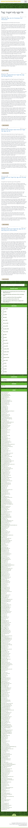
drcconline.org (4, 658)
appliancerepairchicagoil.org (7, 418)
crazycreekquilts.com (5, 578)
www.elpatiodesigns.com (6, 758)
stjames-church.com (5, 595)
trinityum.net (4, 752)
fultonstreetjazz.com (5, 448)
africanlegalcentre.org (6, 588)
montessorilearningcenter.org (7, 770)
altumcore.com (4, 674)
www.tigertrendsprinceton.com (7, 703)
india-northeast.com (5, 470)
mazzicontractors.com (6, 753)
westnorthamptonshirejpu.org (7, 446)
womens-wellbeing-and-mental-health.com (9, 525)
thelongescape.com (5, 620)
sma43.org (4, 728)
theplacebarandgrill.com (6, 659)
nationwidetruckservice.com (7, 649)
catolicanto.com (4, 530)
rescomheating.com (5, 803)
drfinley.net (4, 789)
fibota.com (3, 761)
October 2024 (5, 354)
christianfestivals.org (5, 623)
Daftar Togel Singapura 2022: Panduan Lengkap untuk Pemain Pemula (13, 301)
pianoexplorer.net (5, 749)
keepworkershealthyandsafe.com (8, 422)
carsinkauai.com (5, 777)
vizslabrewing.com (5, 490)
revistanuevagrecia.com (6, 594)
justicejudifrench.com (5, 605)
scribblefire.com (4, 536)
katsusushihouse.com (5, 589)
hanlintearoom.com (5, 784)
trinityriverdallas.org (5, 532)
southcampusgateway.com (6, 442)
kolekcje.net (4, 529)
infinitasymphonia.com (6, 587)
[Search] (25, 285)
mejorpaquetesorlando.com (7, 502)
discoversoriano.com (5, 557)
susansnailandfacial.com (6, 701)
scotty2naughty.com (5, 597)
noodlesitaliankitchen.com (6, 423)
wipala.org (3, 543)
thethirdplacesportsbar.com (7, 754)
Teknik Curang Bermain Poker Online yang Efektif (12, 297)
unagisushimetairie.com (6, 425)
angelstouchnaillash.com (6, 506)
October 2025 (5, 331)
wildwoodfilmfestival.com (6, 445)
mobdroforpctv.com (5, 551)
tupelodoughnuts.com (6, 499)
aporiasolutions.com (5, 680)
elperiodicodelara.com (6, 394)
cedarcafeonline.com (5, 402)
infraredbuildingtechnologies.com (8, 460)
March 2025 (5, 340)
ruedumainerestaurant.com (7, 591)
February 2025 (5, 343)
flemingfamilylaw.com (6, 790)
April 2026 (5, 317)
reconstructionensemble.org (7, 644)
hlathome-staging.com (6, 515)
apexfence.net (4, 809)
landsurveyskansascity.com (7, 716)
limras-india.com (5, 393)
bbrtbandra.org (4, 428)
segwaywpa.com (5, 681)
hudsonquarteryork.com (6, 759)
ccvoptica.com (4, 734)
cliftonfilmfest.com (5, 476)
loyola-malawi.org (5, 545)
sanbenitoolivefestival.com (6, 553)
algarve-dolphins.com (5, 625)
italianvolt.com (4, 488)
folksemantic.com (5, 486)
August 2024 (5, 360)
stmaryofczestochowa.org (6, 604)
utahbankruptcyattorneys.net (7, 480)
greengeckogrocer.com (6, 514)
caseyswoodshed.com (6, 665)
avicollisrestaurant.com (6, 656)
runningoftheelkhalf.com (6, 706)
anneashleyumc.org (5, 715)
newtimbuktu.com (5, 407)
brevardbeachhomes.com (6, 467)
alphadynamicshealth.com (6, 782)
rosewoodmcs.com (5, 743)
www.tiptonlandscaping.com (7, 732)
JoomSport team (24, 824)
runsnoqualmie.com (5, 719)
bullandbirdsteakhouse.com (7, 725)
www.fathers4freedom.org (6, 704)
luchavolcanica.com (5, 646)
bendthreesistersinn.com (6, 640)
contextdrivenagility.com (6, 601)
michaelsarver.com (5, 512)
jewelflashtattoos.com (6, 426)
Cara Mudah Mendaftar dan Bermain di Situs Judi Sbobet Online (13, 295)
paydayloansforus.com (6, 414)
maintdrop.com (4, 433)
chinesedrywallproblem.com (7, 639)
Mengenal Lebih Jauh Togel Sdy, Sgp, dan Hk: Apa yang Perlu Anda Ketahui (13, 229)
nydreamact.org (4, 424)
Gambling (5, 379)
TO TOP (14, 814)
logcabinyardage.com (5, 690)
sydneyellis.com (4, 518)
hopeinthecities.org (5, 549)
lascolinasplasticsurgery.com (7, 726)
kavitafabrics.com (5, 645)
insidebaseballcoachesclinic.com (7, 776)
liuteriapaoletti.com (5, 636)
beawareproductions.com (6, 600)
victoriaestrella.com (5, 652)
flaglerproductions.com (6, 574)
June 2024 (5, 366)
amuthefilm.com (5, 583)
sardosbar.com (4, 487)
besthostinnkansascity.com (6, 805)
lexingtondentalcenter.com (6, 517)
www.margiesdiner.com (6, 722)
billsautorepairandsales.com (7, 768)
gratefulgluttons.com (5, 550)
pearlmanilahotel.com (6, 432)
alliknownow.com (5, 567)
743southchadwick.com (6, 469)
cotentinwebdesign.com (6, 454)
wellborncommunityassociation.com (8, 444)
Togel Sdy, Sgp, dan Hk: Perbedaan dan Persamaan (11, 18)
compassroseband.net (6, 673)
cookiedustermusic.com (6, 643)
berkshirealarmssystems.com (7, 489)
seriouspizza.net (5, 672)
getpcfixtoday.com (5, 427)
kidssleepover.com (5, 412)
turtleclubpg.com (5, 650)
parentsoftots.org (5, 686)
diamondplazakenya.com (6, 766)
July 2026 (4, 311)
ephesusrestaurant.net (6, 755)
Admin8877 (4, 16)
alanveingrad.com (5, 627)
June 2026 (5, 314)
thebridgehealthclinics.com (6, 683)
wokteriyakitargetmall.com (6, 516)
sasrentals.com (4, 510)
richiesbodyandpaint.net (6, 395)
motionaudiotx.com (5, 800)
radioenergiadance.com (6, 438)
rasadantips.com (5, 406)
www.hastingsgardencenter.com (7, 748)
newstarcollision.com (5, 509)
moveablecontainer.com (6, 450)
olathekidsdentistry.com (6, 500)
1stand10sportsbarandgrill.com (7, 504)
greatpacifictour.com (5, 651)
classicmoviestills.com (6, 554)
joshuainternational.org (6, 700)
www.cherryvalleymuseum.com (7, 453)
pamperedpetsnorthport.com (7, 497)
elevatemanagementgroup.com (7, 787)
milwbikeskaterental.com (6, 631)
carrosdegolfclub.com (6, 463)
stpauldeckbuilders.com (6, 717)
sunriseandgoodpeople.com (7, 638)
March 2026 (5, 320)
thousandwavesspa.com (6, 653)
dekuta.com (4, 739)
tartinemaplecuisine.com (6, 612)
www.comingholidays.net (6, 559)
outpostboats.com (5, 547)
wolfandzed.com (5, 738)
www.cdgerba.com (5, 762)
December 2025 (6, 328)
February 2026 (5, 323)
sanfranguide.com (5, 560)
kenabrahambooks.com (6, 581)
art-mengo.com (4, 615)
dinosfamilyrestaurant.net (6, 459)
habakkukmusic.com (5, 696)
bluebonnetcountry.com (6, 429)
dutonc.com (4, 619)
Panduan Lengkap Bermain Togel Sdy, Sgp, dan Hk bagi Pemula (12, 75)
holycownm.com (4, 648)
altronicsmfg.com (5, 408)
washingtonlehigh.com (6, 735)
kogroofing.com (4, 436)
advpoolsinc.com (5, 661)
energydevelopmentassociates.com (8, 464)
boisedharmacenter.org (6, 541)
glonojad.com (4, 593)
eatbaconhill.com (5, 409)
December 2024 (6, 348)
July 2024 (4, 363)
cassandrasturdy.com (5, 552)
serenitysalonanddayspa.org (7, 401)
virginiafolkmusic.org (5, 526)
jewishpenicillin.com (5, 522)
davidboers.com (4, 691)
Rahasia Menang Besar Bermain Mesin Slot (11, 299)
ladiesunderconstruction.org (7, 456)
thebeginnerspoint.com (6, 558)
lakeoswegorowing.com (6, 793)
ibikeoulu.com (4, 602)
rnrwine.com (4, 792)
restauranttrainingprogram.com (7, 520)
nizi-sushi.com (4, 614)
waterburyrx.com (5, 660)
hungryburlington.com (6, 610)
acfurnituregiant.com (5, 403)
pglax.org (3, 634)
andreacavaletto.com (5, 539)
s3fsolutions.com (5, 466)
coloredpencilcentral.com (6, 475)
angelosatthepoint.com (6, 662)
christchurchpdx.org (5, 580)
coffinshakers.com (5, 603)
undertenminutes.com (6, 404)
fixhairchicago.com (5, 666)
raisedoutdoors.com (5, 478)
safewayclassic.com (5, 416)
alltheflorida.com (5, 775)
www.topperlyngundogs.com (7, 705)
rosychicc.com (4, 546)
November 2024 (6, 351)
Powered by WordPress (23, 825)
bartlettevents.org (5, 449)
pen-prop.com (4, 702)
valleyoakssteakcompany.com (7, 664)
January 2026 (5, 326)
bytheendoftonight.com (6, 548)
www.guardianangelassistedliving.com (8, 764)
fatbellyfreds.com (5, 757)
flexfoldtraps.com (5, 711)
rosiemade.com (4, 498)
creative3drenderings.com (6, 687)
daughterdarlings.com (6, 397)
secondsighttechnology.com (7, 511)
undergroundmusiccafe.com (7, 807)
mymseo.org (4, 797)
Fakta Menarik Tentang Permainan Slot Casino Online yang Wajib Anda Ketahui (14, 292)
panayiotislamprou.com (6, 440)
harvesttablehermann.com (6, 461)
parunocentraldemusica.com (7, 763)
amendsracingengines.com (6, 712)
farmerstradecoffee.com (6, 689)
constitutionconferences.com (7, 669)
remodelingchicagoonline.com (7, 730)
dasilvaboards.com (5, 571)
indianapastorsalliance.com (7, 663)
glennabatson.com (5, 572)
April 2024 (5, 371)
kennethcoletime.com (5, 609)
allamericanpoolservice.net (6, 521)
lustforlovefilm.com (5, 584)
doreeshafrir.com (5, 598)
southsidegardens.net (6, 750)
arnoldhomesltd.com (5, 474)
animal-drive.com (5, 675)
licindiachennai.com (5, 396)
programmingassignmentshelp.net (8, 411)
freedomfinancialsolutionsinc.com (8, 710)
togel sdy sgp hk (5, 70)
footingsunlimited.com (6, 718)
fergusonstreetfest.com (6, 772)
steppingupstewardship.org (7, 733)
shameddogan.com (5, 685)
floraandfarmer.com (5, 465)
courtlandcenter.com (5, 654)
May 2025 (5, 334)
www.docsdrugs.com (5, 721)
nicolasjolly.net (4, 585)
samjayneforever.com (6, 773)
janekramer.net (4, 613)
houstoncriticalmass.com (6, 563)
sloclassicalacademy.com (6, 570)
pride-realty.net (4, 780)
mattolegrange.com (5, 621)
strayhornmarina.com (6, 573)
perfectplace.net (5, 533)
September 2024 (6, 357)
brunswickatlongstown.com (6, 611)
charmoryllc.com (5, 561)
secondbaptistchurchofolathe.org (8, 796)
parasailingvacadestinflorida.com (8, 779)
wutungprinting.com (5, 629)
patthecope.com (4, 670)
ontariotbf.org (4, 419)
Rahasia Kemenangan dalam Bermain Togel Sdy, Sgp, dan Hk (13, 130)
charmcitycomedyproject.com (7, 599)
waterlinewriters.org (5, 684)
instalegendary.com (5, 420)
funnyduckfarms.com (5, 785)
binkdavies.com (4, 579)
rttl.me (3, 801)
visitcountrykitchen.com (6, 624)
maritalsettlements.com (6, 630)
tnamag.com (4, 676)
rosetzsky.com (4, 592)
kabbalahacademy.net (6, 507)
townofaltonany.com (5, 633)
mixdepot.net (4, 742)
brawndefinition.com (5, 576)
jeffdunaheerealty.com (6, 707)
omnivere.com (4, 405)
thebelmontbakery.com (6, 415)
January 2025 (5, 346)
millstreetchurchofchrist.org (7, 778)
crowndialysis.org (5, 519)
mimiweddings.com (5, 804)
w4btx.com (4, 505)
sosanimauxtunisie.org (6, 435)
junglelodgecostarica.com (6, 622)
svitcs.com (3, 671)
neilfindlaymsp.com (5, 655)
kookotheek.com (5, 439)
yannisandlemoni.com (6, 493)
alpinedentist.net (5, 437)
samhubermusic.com (5, 808)
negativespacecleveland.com (7, 635)
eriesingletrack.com (5, 496)
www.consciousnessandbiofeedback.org (9, 746)
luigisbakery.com (5, 736)
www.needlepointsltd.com (6, 724)
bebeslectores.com (5, 457)
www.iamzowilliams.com (6, 747)
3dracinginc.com (5, 562)
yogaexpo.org (4, 537)
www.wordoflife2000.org (6, 482)
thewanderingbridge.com (6, 607)
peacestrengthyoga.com (6, 708)
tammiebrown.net (5, 618)
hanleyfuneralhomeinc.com (7, 501)
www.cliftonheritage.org (6, 727)
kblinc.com (3, 495)
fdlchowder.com (4, 723)
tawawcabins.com (5, 485)
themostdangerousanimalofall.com (8, 564)
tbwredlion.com (4, 767)
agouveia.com (4, 795)
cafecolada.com (4, 556)
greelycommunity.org (5, 590)
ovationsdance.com (5, 527)
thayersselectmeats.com (6, 679)
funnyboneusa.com (5, 642)
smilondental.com (5, 508)
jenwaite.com (4, 786)
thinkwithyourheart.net (6, 479)
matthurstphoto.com (5, 774)
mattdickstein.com (5, 693)
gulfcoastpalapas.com (6, 682)
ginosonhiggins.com (5, 628)
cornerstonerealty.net (6, 745)
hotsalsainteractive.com (6, 399)
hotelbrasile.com (5, 447)
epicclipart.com (4, 430)
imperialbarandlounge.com (6, 477)
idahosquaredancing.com (6, 484)
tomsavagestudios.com (6, 524)
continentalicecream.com (6, 577)
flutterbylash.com (5, 783)
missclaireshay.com (5, 392)
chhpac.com (4, 798)
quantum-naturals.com (6, 769)
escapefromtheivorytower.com (7, 468)
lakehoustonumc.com (5, 695)
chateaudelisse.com (5, 443)
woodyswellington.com (6, 756)
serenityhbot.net (5, 698)
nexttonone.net (4, 697)
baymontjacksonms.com (6, 632)
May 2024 (5, 368)
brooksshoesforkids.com (6, 677)
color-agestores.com (5, 542)
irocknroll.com (4, 481)
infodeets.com (4, 398)
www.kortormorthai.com (6, 713)
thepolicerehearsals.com (6, 566)
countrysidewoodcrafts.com (7, 417)
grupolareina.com (5, 451)
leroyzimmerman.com (6, 788)
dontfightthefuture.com (6, 473)
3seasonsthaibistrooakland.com (7, 535)
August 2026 (5, 308)
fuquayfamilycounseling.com (7, 794)
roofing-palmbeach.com (6, 471)
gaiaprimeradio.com (5, 616)
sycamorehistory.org (5, 744)
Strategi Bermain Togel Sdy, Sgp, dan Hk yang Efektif (13, 177)
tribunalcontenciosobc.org (6, 569)
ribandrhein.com (5, 528)
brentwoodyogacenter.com (6, 731)
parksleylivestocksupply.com (7, 540)
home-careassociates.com (6, 538)
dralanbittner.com (5, 491)
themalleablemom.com (6, 608)
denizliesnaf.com (5, 667)
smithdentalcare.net (5, 806)
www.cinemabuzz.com (6, 741)
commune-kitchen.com (6, 582)
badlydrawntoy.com (5, 694)
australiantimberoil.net (6, 458)
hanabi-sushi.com (5, 737)
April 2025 (5, 337)
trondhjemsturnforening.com (7, 765)
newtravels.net (4, 413)
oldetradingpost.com (5, 455)
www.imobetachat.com (6, 692)
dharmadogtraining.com (6, 799)
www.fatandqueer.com (6, 714)
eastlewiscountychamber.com (7, 568)
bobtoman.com (4, 434)
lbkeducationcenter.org (6, 531)
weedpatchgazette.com (6, 494)
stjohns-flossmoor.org (6, 641)
